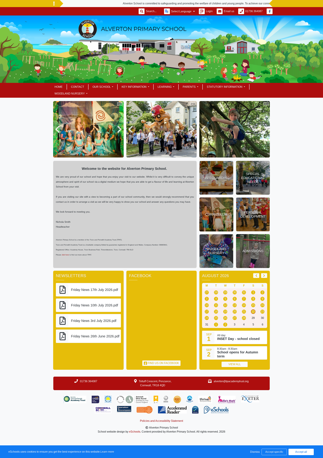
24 (206, 318)
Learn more (107, 451)
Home (59, 86)
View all (234, 364)
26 (225, 318)
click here (65, 255)
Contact (77, 86)
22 (253, 311)
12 (225, 305)
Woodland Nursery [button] (70, 93)
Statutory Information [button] (225, 86)
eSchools (134, 431)
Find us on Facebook (163, 363)
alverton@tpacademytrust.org (231, 381)
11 (216, 305)
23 (262, 311)
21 (243, 311)
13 (234, 305)
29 (225, 292)
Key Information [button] (134, 86)
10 (206, 305)
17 (206, 311)
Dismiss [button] (255, 451)
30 (234, 292)
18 (216, 311)
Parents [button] (189, 86)
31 (243, 292)
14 (243, 305)
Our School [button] (102, 86)
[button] (57, 129)
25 (216, 318)
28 (216, 292)
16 (262, 305)
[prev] (256, 275)
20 (234, 311)
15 (253, 305)
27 (206, 292)
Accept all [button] (301, 451)
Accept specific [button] (274, 451)
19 (225, 311)
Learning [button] (165, 86)
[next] (264, 275)
